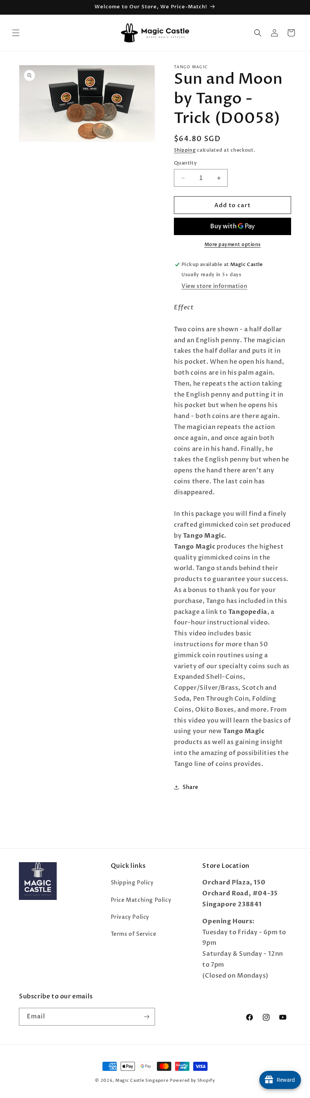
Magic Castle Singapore (141, 1080)
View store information (214, 286)
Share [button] (190, 787)
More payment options (233, 244)
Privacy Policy (130, 917)
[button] (16, 33)
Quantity (185, 163)
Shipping (185, 150)
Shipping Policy (132, 882)
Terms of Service (134, 934)
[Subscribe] (146, 1017)
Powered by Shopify (192, 1080)
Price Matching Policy (141, 900)
